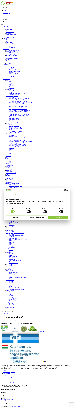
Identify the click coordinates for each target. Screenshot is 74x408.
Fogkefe (11, 295)
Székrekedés (12, 254)
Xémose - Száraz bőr (14, 132)
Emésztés (8, 252)
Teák (10, 223)
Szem (10, 265)
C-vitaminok (9, 170)
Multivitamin (9, 160)
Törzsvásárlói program (8, 377)
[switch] (29, 211)
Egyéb (4, 229)
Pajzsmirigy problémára (11, 227)
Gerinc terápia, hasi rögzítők (15, 186)
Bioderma (8, 89)
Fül (10, 268)
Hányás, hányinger (13, 256)
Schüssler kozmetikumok (15, 53)
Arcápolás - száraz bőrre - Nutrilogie (17, 145)
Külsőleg (11, 45)
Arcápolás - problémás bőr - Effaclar (17, 103)
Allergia (8, 248)
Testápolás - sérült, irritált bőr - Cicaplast (18, 115)
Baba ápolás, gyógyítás (14, 71)
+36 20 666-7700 (11, 382)
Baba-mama (6, 64)
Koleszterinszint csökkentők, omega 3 (18, 287)
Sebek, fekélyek (13, 240)
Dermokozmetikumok (11, 34)
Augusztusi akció (10, 28)
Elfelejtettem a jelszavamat (7, 399)
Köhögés (8, 59)
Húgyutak (8, 269)
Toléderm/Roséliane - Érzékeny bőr (17, 131)
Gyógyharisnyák (13, 187)
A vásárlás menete (7, 11)
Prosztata (11, 281)
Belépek (3, 398)
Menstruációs (9, 42)
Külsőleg (11, 250)
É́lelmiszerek (12, 225)
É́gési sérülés (12, 234)
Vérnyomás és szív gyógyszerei (16, 289)
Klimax (11, 273)
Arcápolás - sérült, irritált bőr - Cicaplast (18, 111)
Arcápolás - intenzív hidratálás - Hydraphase (19, 106)
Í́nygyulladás (12, 291)
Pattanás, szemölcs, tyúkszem (16, 244)
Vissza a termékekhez (6, 406)
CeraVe (8, 157)
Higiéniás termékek (13, 238)
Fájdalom (5, 38)
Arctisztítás (11, 97)
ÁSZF (4, 370)
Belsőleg (11, 251)
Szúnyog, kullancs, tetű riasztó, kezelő (18, 239)
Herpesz (11, 243)
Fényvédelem (12, 84)
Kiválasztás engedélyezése (37, 217)
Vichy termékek (10, 133)
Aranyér (11, 285)
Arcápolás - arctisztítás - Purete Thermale (18, 137)
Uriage (7, 123)
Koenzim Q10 (9, 169)
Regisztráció (3, 400)
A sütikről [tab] (58, 194)
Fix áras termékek (10, 32)
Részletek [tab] (37, 194)
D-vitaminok (9, 179)
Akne (10, 81)
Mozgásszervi (9, 43)
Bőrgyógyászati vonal (14, 126)
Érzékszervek (9, 264)
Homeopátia (6, 49)
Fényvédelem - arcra (14, 118)
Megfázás (5, 56)
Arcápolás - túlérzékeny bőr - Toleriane (18, 101)
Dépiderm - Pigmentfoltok (15, 127)
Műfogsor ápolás (13, 298)
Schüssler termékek (10, 33)
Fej (7, 39)
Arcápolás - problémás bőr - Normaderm (18, 144)
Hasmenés (11, 255)
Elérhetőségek (6, 13)
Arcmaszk (11, 135)
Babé (7, 80)
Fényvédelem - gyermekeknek (16, 120)
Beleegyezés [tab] (15, 194)
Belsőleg (11, 46)
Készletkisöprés (10, 29)
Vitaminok (8, 63)
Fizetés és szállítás (7, 375)
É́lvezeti (11, 303)
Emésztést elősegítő (13, 263)
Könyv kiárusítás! (10, 30)
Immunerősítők (9, 178)
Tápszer (11, 68)
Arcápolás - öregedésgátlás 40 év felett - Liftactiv (20, 141)
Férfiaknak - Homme (14, 152)
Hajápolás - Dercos (13, 150)
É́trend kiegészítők (13, 222)
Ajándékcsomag (13, 136)
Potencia (11, 282)
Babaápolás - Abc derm (14, 90)
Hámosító (11, 242)
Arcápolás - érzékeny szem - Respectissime (19, 98)
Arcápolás (11, 83)
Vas (7, 174)
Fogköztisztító (12, 300)
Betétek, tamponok (13, 272)
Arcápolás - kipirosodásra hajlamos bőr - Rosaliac (20, 102)
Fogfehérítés (12, 299)
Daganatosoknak (10, 226)
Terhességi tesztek (13, 274)
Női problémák (9, 270)
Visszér (11, 286)
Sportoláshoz (12, 47)
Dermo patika (6, 79)
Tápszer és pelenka (10, 37)
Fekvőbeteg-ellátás (13, 184)
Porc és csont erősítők (11, 173)
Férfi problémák (10, 280)
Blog (4, 10)
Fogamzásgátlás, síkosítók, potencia (17, 276)
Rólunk (5, 9)
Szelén (7, 176)
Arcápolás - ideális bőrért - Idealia (17, 140)
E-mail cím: (3, 392)
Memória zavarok (10, 230)
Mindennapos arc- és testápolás (16, 130)
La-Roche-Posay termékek (12, 96)
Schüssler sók (12, 54)
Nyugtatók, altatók (10, 231)
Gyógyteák (11, 304)
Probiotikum (12, 259)
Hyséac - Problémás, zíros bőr (16, 128)
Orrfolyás (8, 60)
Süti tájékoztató (6, 373)
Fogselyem (11, 297)
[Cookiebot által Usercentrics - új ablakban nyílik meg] (62, 190)
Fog (7, 41)
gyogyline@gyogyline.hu (13, 384)
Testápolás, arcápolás (14, 94)
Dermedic (8, 156)
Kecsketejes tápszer (13, 69)
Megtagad (15, 217)
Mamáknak (8, 75)
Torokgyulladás (9, 62)
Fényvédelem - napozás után (15, 122)
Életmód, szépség (7, 180)
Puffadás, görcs (12, 257)
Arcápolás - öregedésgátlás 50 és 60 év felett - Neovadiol (22, 143)
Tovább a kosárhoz (15, 406)
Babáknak (8, 66)
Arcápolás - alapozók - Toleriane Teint (18, 109)
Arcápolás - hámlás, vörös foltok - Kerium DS (19, 110)
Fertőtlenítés (12, 237)
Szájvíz (11, 294)
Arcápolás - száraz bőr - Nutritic (16, 105)
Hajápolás (11, 86)
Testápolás (11, 88)
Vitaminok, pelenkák (14, 72)
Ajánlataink (6, 26)
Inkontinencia (12, 278)
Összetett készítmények (11, 55)
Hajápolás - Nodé (13, 92)
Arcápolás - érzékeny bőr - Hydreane (17, 99)
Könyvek (8, 306)
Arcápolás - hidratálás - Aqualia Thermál (18, 139)
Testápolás (11, 67)
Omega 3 (8, 175)
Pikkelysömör (12, 246)
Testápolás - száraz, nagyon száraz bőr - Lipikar (20, 114)
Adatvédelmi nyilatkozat (9, 372)
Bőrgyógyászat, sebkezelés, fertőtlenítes (15, 233)
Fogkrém (11, 293)
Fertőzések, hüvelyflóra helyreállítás (17, 277)
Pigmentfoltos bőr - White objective (17, 93)
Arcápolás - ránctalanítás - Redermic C (18, 107)
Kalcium (8, 166)
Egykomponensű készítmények (13, 50)
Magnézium (9, 171)
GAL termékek (9, 165)
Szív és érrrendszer (10, 284)
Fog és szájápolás (10, 290)
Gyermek (11, 85)
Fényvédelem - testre (14, 119)
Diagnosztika (9, 182)
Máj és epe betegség (13, 261)
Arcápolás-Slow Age (14, 154)
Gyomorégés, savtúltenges (15, 260)
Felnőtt (10, 161)
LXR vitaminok (10, 36)
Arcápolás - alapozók (14, 146)
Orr (10, 267)
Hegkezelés (12, 247)
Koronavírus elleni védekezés (16, 235)
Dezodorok (11, 113)
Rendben (58, 217)
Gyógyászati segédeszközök (12, 183)
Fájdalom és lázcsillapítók (12, 58)
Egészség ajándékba (11, 307)
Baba (10, 124)
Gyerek (11, 162)
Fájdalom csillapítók (13, 73)
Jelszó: (2, 395)
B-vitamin (8, 167)
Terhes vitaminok (13, 77)
